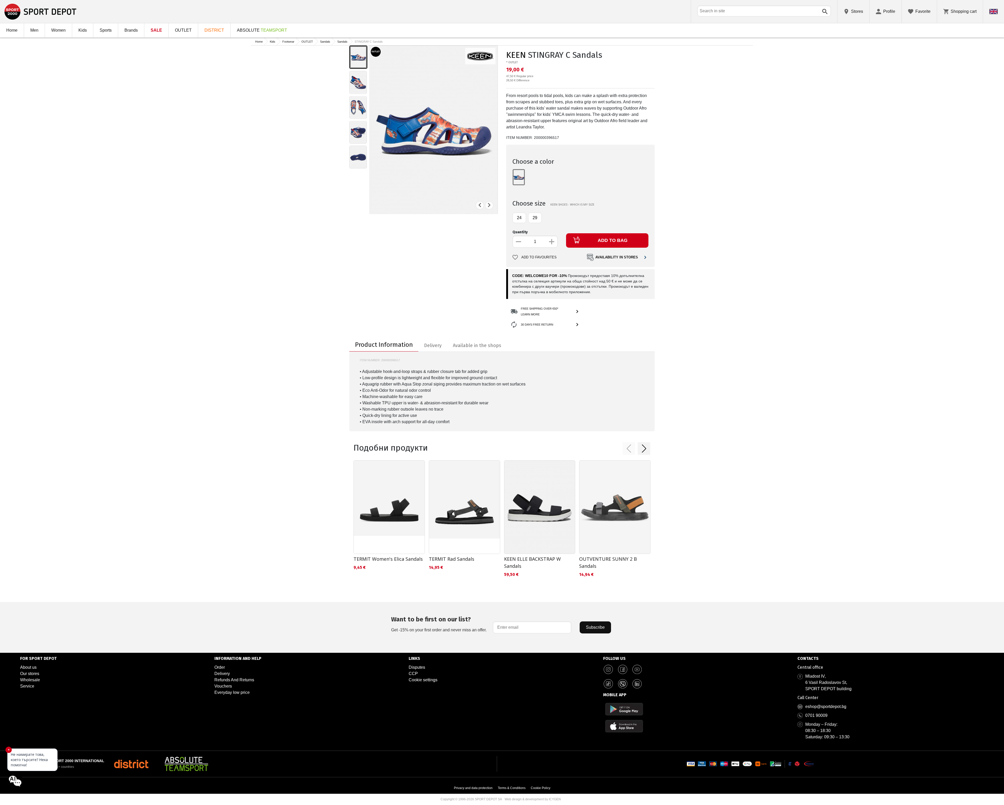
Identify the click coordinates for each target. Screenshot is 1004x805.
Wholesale (30, 680)
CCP (413, 673)
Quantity (520, 232)
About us (28, 667)
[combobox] (764, 10)
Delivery (222, 673)
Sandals (325, 41)
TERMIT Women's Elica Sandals (388, 559)
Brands (131, 30)
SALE (156, 30)
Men (34, 30)
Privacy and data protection (473, 788)
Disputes (417, 667)
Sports (106, 30)
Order (219, 667)
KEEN (516, 55)
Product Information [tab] (384, 344)
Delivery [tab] (433, 345)
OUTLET (183, 30)
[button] (628, 448)
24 (519, 218)
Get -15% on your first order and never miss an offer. (439, 624)
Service (27, 686)
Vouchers (223, 686)
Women (58, 30)
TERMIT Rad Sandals (451, 559)
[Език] (993, 11)
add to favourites (539, 257)
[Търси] (825, 11)
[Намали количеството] (518, 242)
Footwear (288, 41)
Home (12, 30)
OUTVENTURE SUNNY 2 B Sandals (608, 562)
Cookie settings (423, 680)
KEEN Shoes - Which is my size (572, 204)
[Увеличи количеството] (552, 242)
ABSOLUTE (262, 30)
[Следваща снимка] (489, 205)
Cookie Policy (540, 788)
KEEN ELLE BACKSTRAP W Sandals (532, 562)
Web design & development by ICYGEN (533, 799)
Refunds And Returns (234, 680)
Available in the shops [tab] (477, 345)
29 (535, 218)
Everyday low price (232, 692)
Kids (82, 30)
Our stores (29, 673)
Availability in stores (616, 257)
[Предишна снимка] (480, 205)
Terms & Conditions (512, 788)
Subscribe (595, 627)
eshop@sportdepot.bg (825, 706)
